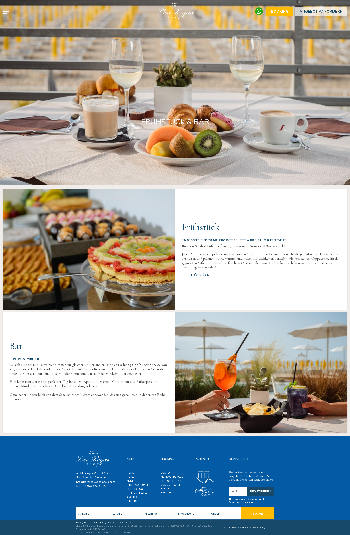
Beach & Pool (135, 488)
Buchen (165, 472)
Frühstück (200, 275)
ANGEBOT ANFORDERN (321, 11)
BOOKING (280, 11)
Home (130, 472)
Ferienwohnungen (138, 484)
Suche (258, 513)
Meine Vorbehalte (172, 476)
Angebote (133, 497)
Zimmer (131, 480)
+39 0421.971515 (93, 486)
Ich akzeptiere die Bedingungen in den (247, 500)
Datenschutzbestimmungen (242, 502)
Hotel (130, 476)
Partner (166, 492)
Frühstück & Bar (138, 493)
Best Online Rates (172, 480)
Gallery (132, 501)
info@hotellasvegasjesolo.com (95, 482)
